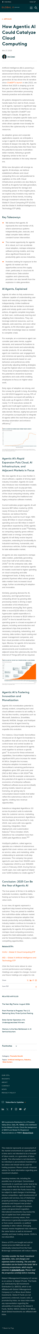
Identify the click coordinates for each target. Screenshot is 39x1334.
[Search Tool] (36, 8)
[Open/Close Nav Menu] (31, 8)
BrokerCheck (28, 1133)
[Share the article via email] (36, 980)
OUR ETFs (6, 1075)
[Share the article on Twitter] (28, 980)
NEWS (4, 1089)
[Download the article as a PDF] (36, 986)
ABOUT (4, 1082)
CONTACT (6, 1086)
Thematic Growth (16, 1056)
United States (7, 2)
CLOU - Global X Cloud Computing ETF (18, 952)
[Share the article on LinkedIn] (31, 980)
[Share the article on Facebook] (33, 980)
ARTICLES (8, 19)
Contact (32, 2)
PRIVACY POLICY (9, 1093)
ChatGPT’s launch (14, 82)
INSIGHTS (6, 1079)
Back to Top (8, 1328)
